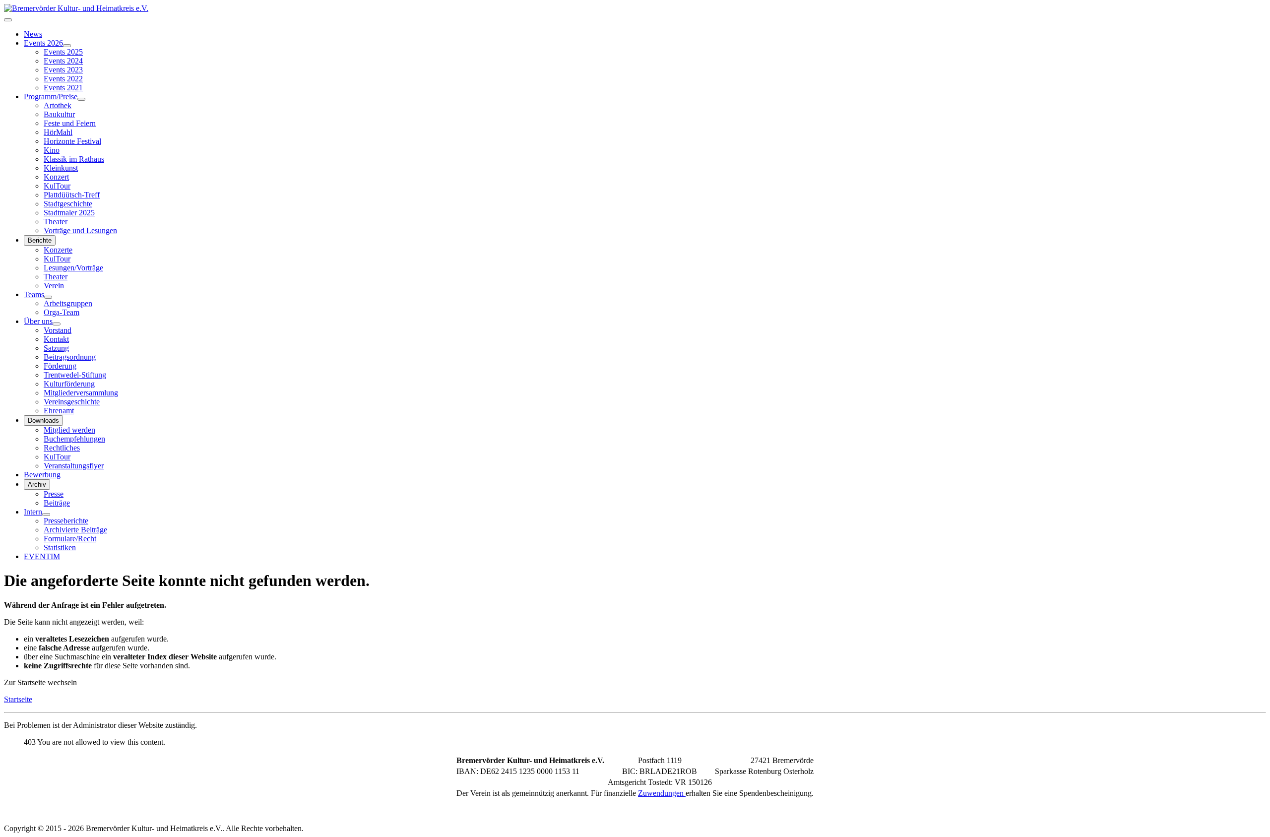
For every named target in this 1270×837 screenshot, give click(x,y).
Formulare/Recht (70, 538)
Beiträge (57, 503)
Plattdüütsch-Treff (72, 195)
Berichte (40, 240)
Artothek (57, 105)
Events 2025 (63, 52)
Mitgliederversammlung (81, 392)
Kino (52, 150)
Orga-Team (61, 312)
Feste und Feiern (70, 123)
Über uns (38, 321)
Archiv (37, 484)
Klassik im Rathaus (74, 159)
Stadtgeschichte (68, 203)
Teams (34, 294)
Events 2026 (43, 43)
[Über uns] (57, 323)
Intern (33, 512)
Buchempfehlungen (74, 439)
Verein (54, 285)
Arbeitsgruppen (68, 303)
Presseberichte (66, 520)
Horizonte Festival (72, 141)
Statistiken (60, 547)
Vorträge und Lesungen (80, 230)
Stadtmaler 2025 (69, 212)
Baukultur (59, 114)
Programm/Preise (50, 96)
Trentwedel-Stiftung (75, 375)
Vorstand (57, 330)
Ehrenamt (59, 410)
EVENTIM (42, 556)
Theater (55, 221)
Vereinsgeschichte (72, 401)
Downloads (43, 420)
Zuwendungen (662, 793)
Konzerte (58, 250)
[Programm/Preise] (81, 99)
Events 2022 (63, 78)
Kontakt (56, 339)
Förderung (60, 366)
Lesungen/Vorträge (73, 267)
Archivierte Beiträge (75, 529)
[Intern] (46, 514)
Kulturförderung (69, 384)
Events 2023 (63, 69)
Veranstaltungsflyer (74, 465)
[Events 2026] (67, 45)
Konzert (56, 177)
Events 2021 (63, 87)
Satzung (56, 348)
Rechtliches (62, 448)
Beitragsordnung (70, 357)
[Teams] (48, 297)
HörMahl (58, 132)
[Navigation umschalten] (8, 19)
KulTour (57, 186)
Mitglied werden (69, 430)
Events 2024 (63, 61)
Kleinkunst (61, 168)
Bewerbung (42, 474)
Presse (54, 494)
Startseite (18, 699)
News (33, 34)
